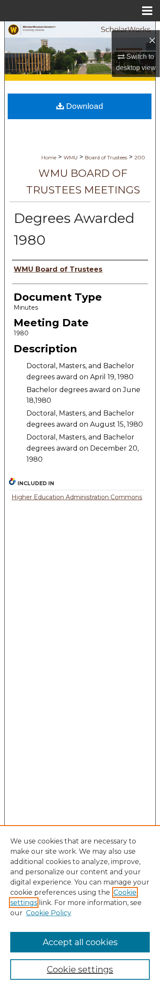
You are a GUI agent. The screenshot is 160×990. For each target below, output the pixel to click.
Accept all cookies (80, 942)
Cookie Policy (48, 913)
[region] (80, 907)
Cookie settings (80, 969)
